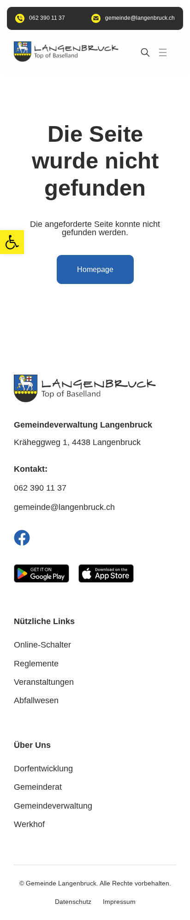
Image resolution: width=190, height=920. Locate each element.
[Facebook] (22, 538)
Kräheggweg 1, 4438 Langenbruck (77, 442)
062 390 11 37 (40, 487)
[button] (12, 242)
